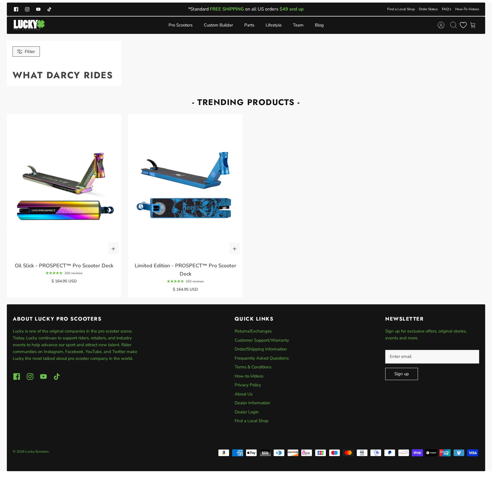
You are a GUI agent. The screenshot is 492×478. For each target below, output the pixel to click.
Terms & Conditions (253, 367)
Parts (249, 25)
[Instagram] (27, 9)
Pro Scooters (180, 25)
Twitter (119, 351)
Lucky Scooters (37, 451)
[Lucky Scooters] (29, 25)
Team (298, 25)
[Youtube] (38, 9)
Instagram (53, 351)
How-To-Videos (467, 9)
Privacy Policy (248, 385)
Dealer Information (252, 403)
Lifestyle (274, 25)
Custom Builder (218, 25)
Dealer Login (247, 412)
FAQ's (446, 9)
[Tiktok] (49, 9)
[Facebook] (16, 9)
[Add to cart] (113, 248)
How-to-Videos (249, 376)
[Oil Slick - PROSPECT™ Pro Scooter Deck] (64, 185)
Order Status (428, 9)
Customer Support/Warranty (262, 340)
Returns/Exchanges (253, 331)
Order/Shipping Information (261, 349)
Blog (319, 25)
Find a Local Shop (401, 9)
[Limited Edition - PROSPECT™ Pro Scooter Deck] (185, 185)
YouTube (93, 351)
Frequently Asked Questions (262, 358)
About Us (244, 394)
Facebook (74, 351)
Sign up (401, 374)
